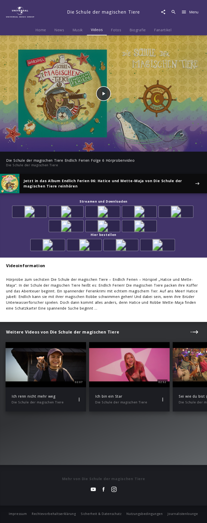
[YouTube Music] (140, 227)
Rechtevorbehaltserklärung (54, 514)
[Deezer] (140, 212)
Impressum (18, 514)
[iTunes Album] (177, 212)
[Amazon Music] (67, 212)
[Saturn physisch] (122, 246)
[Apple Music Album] (30, 212)
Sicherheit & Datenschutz (101, 514)
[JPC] (158, 246)
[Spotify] (103, 212)
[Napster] (67, 227)
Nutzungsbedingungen (144, 514)
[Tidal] (103, 227)
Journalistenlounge (183, 514)
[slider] (84, 145)
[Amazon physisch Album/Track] (48, 246)
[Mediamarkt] (85, 246)
